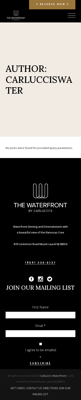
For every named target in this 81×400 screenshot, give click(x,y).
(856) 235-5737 (40, 262)
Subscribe (40, 363)
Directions (50, 388)
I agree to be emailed (40, 350)
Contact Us (34, 388)
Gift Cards (17, 388)
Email (40, 325)
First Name (40, 307)
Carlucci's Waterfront (53, 376)
